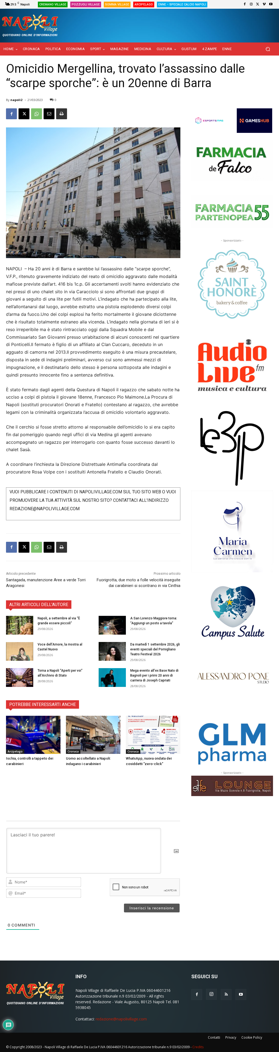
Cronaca (73, 751)
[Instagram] (251, 4)
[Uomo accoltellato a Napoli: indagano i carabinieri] (93, 735)
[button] (267, 49)
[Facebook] (244, 4)
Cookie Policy (251, 1037)
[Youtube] (271, 4)
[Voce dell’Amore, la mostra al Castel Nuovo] (19, 651)
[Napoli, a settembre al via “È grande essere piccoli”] (19, 625)
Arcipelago (15, 751)
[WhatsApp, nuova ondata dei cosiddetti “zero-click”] (153, 735)
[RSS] (226, 994)
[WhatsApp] (36, 113)
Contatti (214, 1037)
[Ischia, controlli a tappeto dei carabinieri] (33, 735)
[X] (257, 4)
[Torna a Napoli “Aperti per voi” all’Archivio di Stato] (19, 677)
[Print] (61, 113)
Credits (198, 1047)
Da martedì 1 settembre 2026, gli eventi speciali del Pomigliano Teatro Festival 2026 (155, 649)
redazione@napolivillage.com (121, 1019)
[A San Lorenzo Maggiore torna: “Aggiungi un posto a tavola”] (112, 625)
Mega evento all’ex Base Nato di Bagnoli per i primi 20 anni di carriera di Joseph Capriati (154, 675)
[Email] (49, 113)
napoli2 (16, 100)
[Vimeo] (264, 4)
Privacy (230, 1037)
